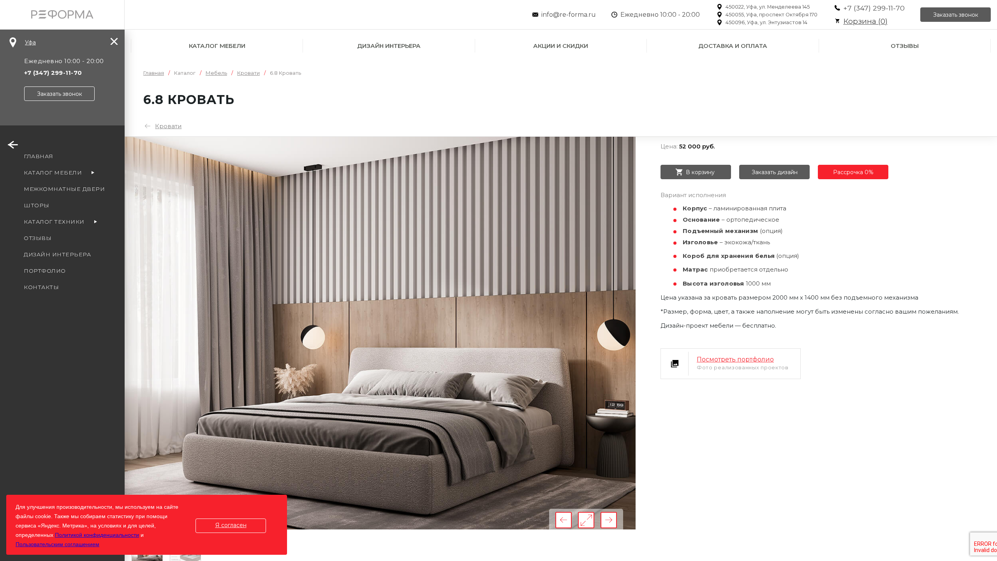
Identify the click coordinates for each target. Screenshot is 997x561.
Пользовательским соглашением (57, 544)
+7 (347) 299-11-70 (874, 8)
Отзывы (905, 45)
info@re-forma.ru (568, 14)
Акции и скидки (560, 45)
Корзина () (865, 21)
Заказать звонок (955, 14)
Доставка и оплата (732, 45)
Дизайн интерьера (389, 45)
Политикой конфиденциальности (97, 535)
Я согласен (231, 525)
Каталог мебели (217, 45)
